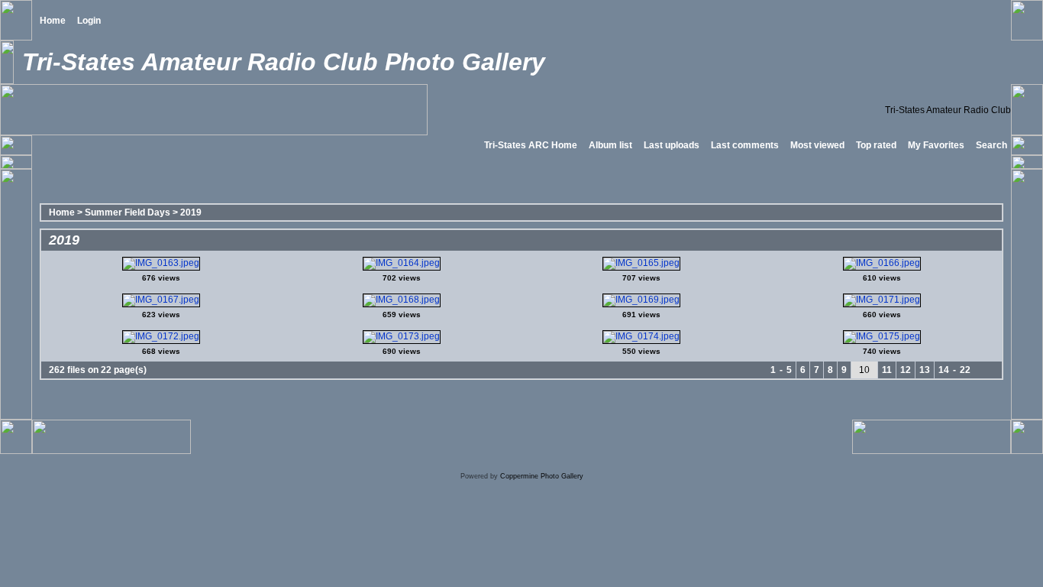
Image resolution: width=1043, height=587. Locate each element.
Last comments (745, 145)
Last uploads (671, 145)
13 (924, 370)
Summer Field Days (127, 212)
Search (991, 145)
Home (53, 20)
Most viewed (817, 145)
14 (943, 370)
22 (965, 370)
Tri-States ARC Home (530, 145)
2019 (191, 212)
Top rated (876, 145)
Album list (610, 145)
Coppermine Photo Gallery (541, 476)
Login (89, 20)
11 (887, 370)
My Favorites (936, 145)
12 (905, 370)
